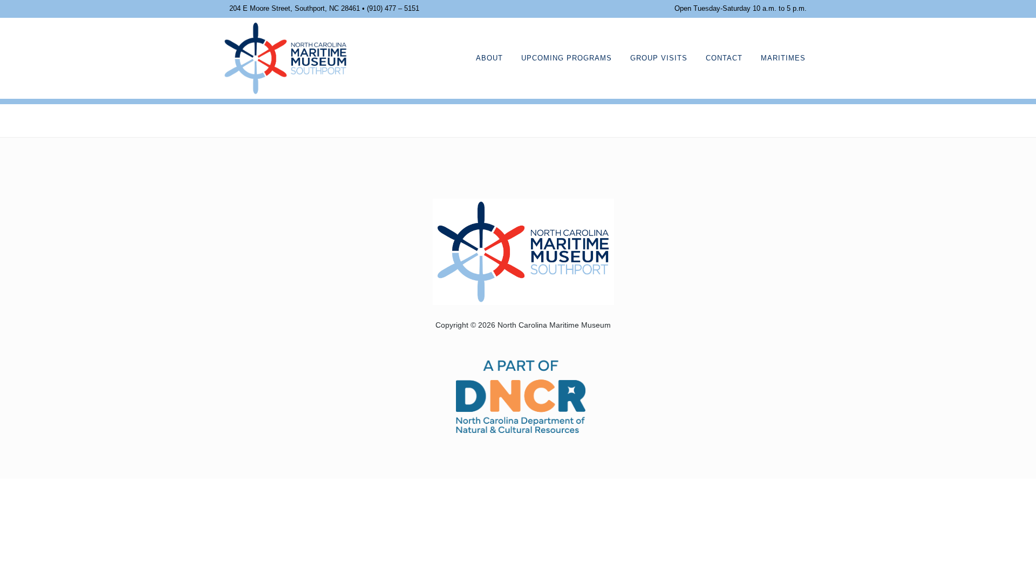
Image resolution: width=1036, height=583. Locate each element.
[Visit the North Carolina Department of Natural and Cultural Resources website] (521, 395)
